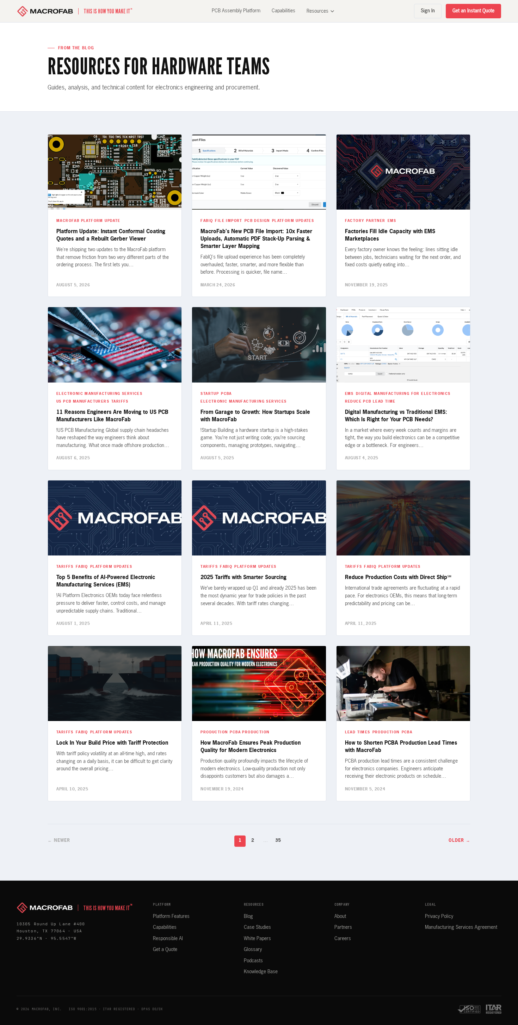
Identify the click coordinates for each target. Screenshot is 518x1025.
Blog (248, 916)
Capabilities (283, 10)
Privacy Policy (439, 916)
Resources (317, 11)
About (340, 916)
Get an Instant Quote (473, 10)
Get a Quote (165, 949)
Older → (459, 841)
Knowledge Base (261, 971)
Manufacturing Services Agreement (461, 927)
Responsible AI (168, 938)
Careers (342, 938)
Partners (343, 927)
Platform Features (171, 916)
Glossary (253, 949)
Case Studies (257, 927)
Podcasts (253, 960)
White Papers (257, 938)
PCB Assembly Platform (236, 10)
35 (278, 840)
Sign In (428, 10)
